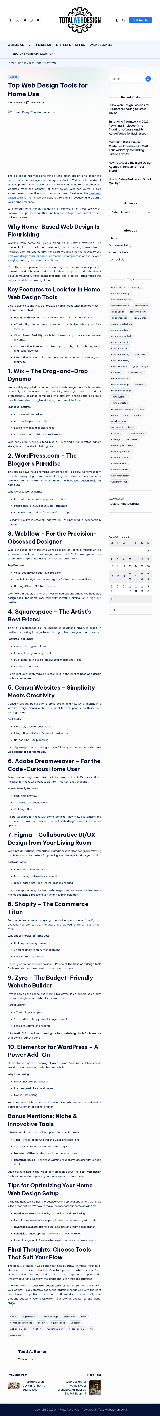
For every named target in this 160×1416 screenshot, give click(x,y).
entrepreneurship (120, 342)
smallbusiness (118, 421)
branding (135, 287)
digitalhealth (117, 311)
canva (13, 1316)
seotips (137, 415)
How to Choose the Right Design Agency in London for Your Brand (130, 167)
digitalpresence (119, 317)
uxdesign (75, 1322)
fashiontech (141, 354)
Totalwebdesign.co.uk (112, 1409)
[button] (140, 20)
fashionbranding (119, 348)
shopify (41, 1322)
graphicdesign (140, 366)
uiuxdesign (116, 433)
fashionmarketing (120, 354)
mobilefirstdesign (120, 384)
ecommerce (139, 317)
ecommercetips (119, 330)
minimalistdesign (120, 378)
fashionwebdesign (120, 360)
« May (114, 610)
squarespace (58, 1322)
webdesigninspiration (122, 445)
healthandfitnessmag (124, 504)
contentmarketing (120, 293)
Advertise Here (118, 252)
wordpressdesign (120, 475)
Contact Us (116, 259)
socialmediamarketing (123, 427)
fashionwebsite (119, 366)
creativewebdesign (121, 299)
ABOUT (13, 77)
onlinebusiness (119, 396)
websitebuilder (55, 1328)
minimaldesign (135, 372)
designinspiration (120, 305)
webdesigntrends (120, 451)
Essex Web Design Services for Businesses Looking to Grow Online (129, 109)
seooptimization (119, 415)
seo (142, 408)
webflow (37, 1328)
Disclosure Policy (120, 245)
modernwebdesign (121, 390)
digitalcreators (30, 1316)
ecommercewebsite (121, 336)
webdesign (132, 439)
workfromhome (119, 481)
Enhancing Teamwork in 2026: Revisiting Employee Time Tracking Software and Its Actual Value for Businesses (129, 127)
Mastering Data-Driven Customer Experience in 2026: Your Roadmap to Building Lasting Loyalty (128, 148)
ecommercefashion (121, 323)
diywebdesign (50, 1316)
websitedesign (76, 1328)
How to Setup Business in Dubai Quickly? (130, 181)
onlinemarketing (119, 402)
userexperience (136, 433)
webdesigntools (18, 1328)
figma (84, 1316)
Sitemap (114, 238)
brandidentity (118, 287)
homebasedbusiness (21, 1322)
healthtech (116, 372)
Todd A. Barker (32, 1351)
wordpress (15, 1334)
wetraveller (116, 499)
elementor (69, 1316)
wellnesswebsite (119, 469)
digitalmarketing (138, 311)
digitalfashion (142, 305)
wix (91, 1328)
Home (11, 62)
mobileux (139, 384)
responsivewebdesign (122, 408)
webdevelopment (120, 457)
